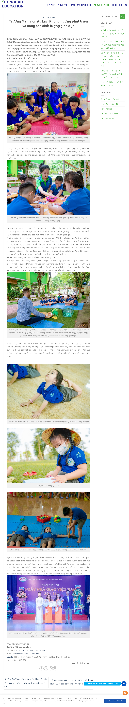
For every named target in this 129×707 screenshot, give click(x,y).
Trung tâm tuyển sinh (81, 5)
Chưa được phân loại (110, 99)
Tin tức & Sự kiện (101, 5)
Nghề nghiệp (116, 5)
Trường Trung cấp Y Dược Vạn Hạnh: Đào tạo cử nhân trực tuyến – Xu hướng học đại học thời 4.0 (26, 683)
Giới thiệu (51, 5)
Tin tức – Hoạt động (109, 114)
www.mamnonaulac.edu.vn (27, 653)
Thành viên (63, 5)
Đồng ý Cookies (115, 701)
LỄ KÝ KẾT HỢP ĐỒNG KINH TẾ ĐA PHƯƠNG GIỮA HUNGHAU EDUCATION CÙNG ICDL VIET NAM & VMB (112, 59)
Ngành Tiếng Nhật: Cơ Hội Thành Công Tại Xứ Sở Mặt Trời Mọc (112, 33)
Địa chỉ (10, 657)
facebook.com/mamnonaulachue (31, 650)
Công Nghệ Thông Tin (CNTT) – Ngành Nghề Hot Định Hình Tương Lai (112, 74)
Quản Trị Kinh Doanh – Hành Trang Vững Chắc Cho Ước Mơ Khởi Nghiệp (113, 44)
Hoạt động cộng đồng (110, 104)
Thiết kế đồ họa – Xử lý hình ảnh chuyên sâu (113, 84)
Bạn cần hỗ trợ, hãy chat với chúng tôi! (102, 683)
